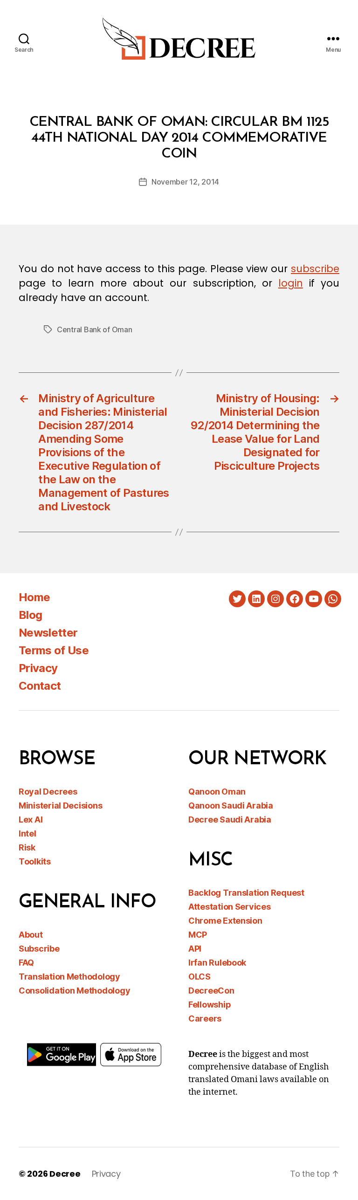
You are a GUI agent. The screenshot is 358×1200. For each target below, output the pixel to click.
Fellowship (209, 1004)
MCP (197, 934)
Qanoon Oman (217, 791)
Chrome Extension (225, 921)
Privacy (38, 668)
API (194, 948)
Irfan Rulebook (217, 962)
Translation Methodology (69, 976)
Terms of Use (54, 650)
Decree (64, 1173)
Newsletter (48, 632)
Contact (40, 686)
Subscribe (39, 948)
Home (34, 597)
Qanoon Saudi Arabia (230, 805)
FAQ (26, 962)
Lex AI (30, 819)
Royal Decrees (48, 791)
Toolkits (35, 861)
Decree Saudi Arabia (229, 819)
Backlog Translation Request (246, 893)
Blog (30, 615)
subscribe (315, 268)
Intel (27, 833)
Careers (204, 1018)
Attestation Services (229, 907)
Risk (27, 847)
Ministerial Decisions (60, 805)
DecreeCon (211, 990)
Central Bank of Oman (94, 329)
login (290, 283)
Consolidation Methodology (74, 990)
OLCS (199, 976)
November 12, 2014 (185, 181)
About (31, 934)
